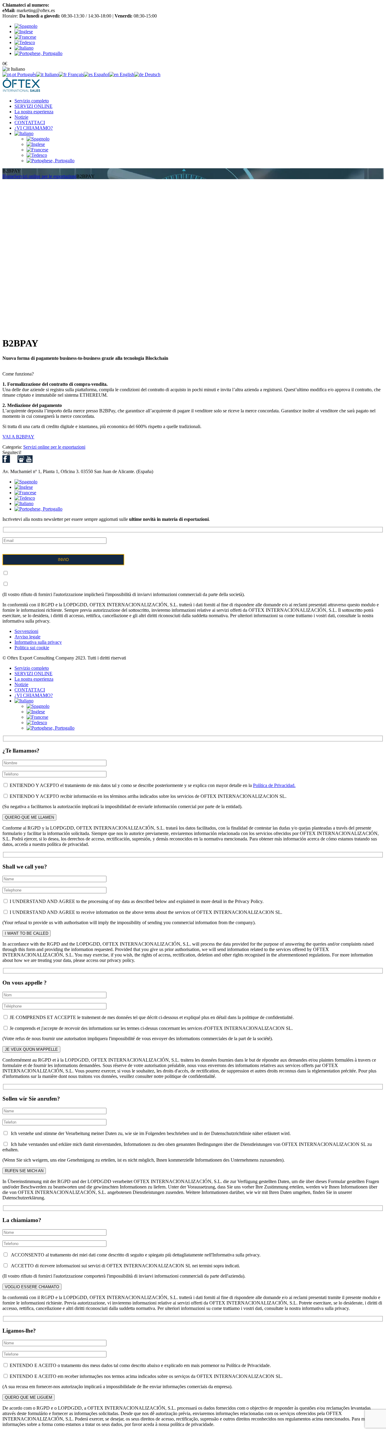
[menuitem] (25, 26)
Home (8, 176)
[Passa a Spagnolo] (38, 138)
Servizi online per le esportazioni (45, 176)
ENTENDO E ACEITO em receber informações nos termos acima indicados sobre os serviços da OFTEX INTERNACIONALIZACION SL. (145, 1376)
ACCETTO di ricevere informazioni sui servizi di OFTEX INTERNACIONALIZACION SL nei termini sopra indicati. (124, 1265)
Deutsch (152, 74)
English (126, 74)
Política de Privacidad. (274, 785)
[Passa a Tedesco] (37, 155)
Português (26, 74)
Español (101, 74)
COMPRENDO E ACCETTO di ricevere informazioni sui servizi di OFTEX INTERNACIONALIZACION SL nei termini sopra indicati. (141, 584)
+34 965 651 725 (66, 5)
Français (75, 74)
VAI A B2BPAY (18, 436)
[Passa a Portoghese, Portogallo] (50, 160)
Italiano (51, 74)
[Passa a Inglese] (36, 144)
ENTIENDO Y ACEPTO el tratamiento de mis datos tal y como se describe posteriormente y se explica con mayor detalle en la (152, 785)
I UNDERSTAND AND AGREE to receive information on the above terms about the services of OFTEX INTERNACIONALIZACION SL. (145, 912)
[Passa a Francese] (37, 149)
